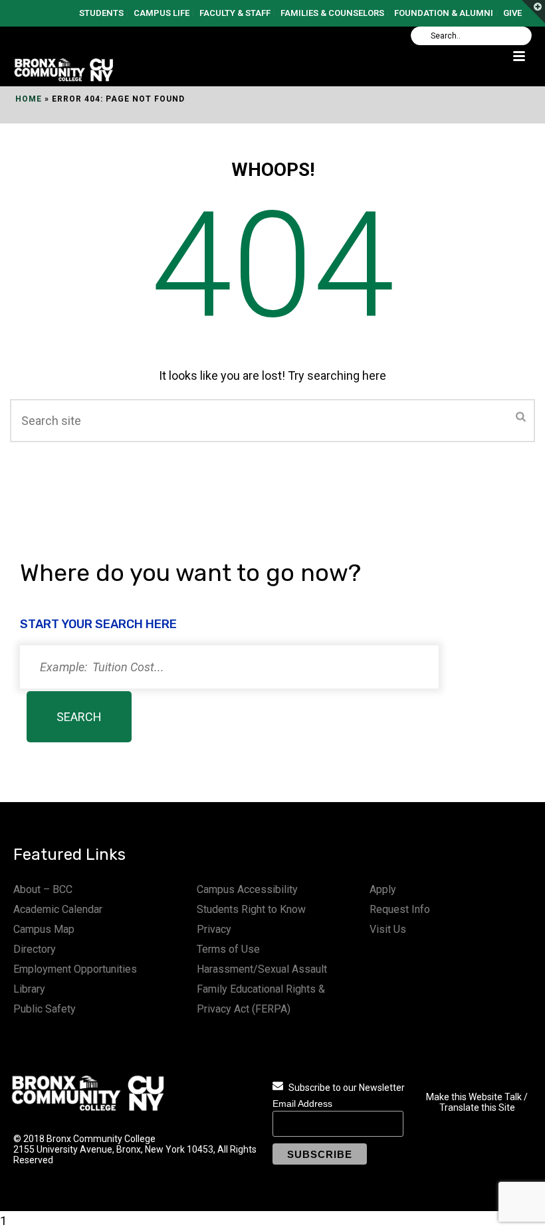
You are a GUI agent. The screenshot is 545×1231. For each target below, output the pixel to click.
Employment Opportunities (75, 969)
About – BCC (42, 889)
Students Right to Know (251, 909)
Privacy (214, 929)
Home (28, 99)
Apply (383, 889)
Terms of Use (228, 949)
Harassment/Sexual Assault (262, 969)
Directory (34, 949)
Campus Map (43, 929)
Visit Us (388, 929)
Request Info (400, 909)
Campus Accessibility (247, 889)
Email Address (302, 1103)
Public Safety (44, 1009)
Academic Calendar (57, 909)
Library (29, 989)
